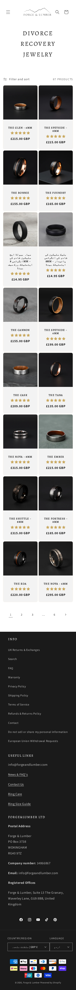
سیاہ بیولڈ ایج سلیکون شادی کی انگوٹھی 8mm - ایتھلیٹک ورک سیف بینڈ (20, 261)
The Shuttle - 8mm (20, 520)
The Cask (20, 395)
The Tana (56, 395)
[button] (8, 12)
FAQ (10, 668)
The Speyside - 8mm (55, 129)
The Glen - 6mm (20, 127)
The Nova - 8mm (20, 456)
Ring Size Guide (19, 804)
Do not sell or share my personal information (38, 732)
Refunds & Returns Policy (24, 713)
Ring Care (15, 794)
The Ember (55, 456)
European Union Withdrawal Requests (33, 741)
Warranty (14, 677)
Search (12, 659)
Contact (13, 723)
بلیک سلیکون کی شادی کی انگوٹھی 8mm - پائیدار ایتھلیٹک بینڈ (55, 259)
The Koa (20, 583)
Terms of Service (18, 704)
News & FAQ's (18, 774)
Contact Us (16, 784)
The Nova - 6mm (56, 583)
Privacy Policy (17, 686)
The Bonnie (20, 192)
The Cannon (20, 329)
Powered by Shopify (50, 982)
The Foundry (56, 192)
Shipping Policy (18, 695)
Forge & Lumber (31, 982)
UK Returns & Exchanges (24, 650)
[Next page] (65, 614)
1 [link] (11, 614)
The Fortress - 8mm (55, 520)
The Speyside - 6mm (55, 331)
